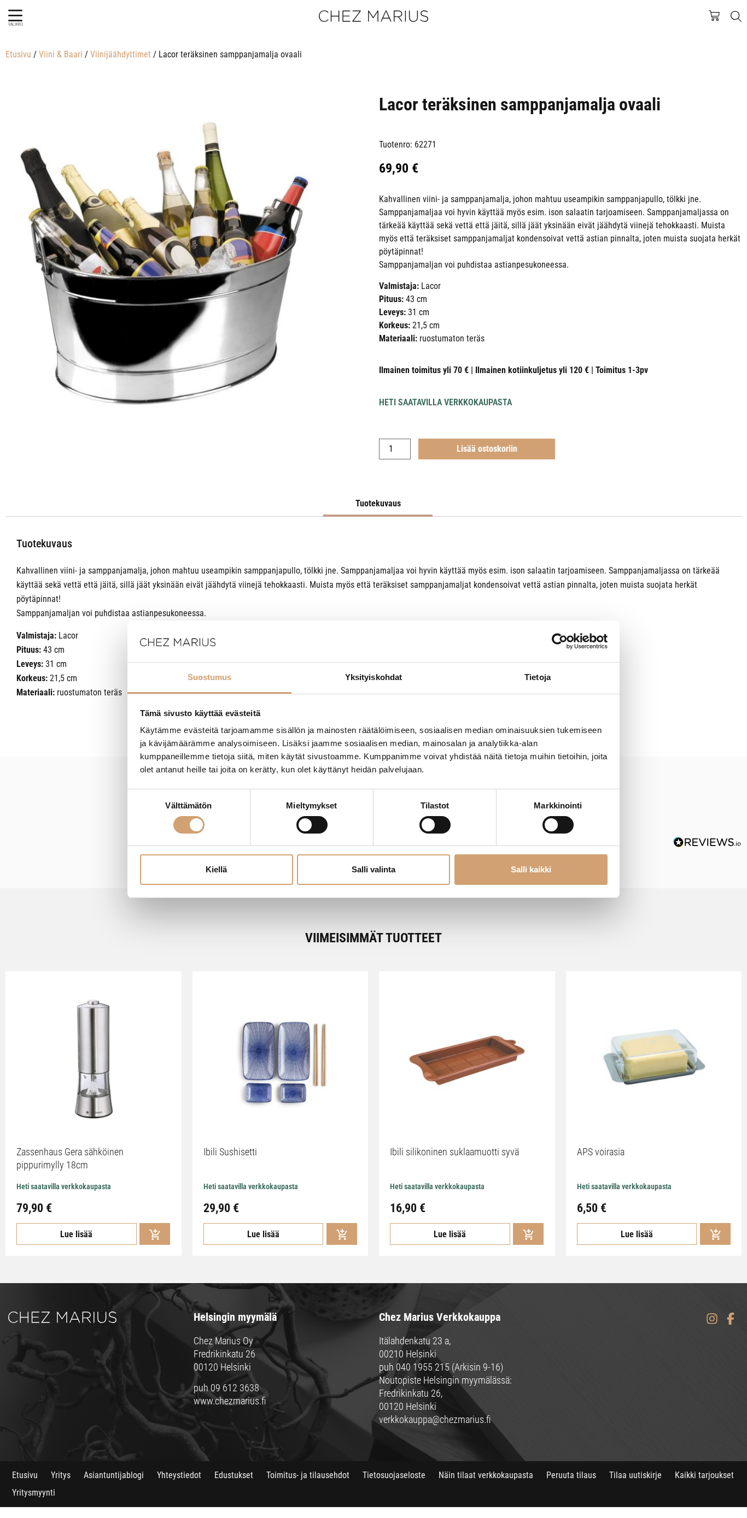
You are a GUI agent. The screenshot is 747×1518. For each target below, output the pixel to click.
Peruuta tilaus (571, 1475)
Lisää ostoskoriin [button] (154, 1234)
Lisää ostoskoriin (487, 449)
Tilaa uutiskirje (635, 1475)
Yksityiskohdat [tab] (373, 677)
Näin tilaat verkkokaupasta (486, 1475)
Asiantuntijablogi (114, 1475)
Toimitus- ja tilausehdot (307, 1475)
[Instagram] (711, 1318)
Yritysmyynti (33, 1492)
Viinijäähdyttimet (120, 54)
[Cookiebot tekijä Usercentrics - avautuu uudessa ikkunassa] (560, 641)
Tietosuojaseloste (394, 1475)
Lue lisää (76, 1234)
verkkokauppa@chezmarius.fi (435, 1419)
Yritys (61, 1475)
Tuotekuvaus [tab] (378, 503)
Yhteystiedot (179, 1475)
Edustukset (233, 1475)
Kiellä (216, 869)
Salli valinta (373, 869)
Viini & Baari (61, 54)
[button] (15, 15)
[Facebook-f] (730, 1318)
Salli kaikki (531, 869)
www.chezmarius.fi (230, 1401)
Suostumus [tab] (210, 677)
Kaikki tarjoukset (704, 1475)
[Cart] (720, 14)
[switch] (312, 825)
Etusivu (18, 54)
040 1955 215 (423, 1367)
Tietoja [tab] (537, 677)
